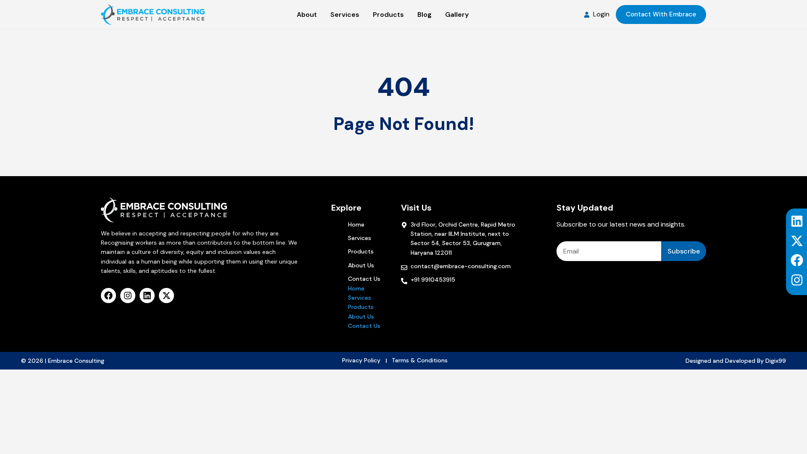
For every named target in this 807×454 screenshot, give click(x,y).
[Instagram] (797, 280)
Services (359, 238)
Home (356, 224)
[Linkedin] (797, 221)
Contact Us (364, 278)
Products (361, 251)
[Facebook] (797, 260)
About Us (361, 265)
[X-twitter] (797, 241)
